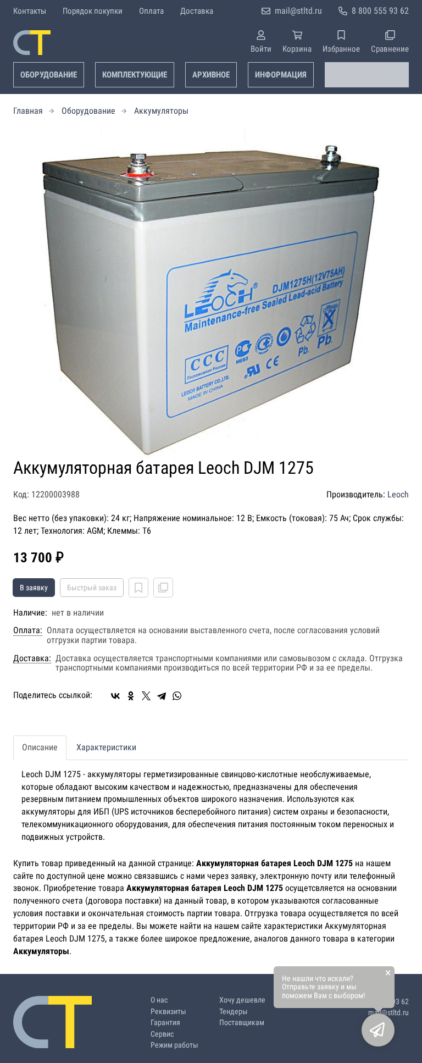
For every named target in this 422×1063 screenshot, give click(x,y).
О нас (159, 1000)
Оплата (151, 11)
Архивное (211, 75)
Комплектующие (134, 75)
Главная (28, 111)
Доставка (196, 11)
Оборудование (48, 75)
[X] (146, 695)
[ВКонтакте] (115, 695)
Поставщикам (241, 1022)
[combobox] (367, 74)
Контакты (29, 11)
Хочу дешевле (242, 1000)
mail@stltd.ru (298, 10)
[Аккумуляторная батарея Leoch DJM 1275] (211, 293)
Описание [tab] (40, 747)
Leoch (398, 494)
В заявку (34, 587)
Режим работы (174, 1045)
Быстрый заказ (91, 587)
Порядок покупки (93, 11)
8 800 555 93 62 (380, 10)
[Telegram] (161, 695)
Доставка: (32, 658)
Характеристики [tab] (106, 747)
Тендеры (233, 1011)
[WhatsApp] (177, 695)
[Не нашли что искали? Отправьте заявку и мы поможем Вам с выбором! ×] (378, 1030)
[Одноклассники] (130, 695)
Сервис (162, 1034)
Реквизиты (168, 1011)
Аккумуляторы (161, 111)
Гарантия (165, 1022)
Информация (281, 75)
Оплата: (27, 630)
